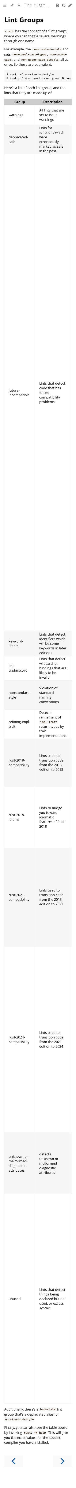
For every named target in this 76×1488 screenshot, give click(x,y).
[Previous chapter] (13, 1461)
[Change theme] (12, 5)
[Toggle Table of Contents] (5, 5)
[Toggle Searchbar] (19, 5)
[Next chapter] (62, 1461)
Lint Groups (23, 19)
